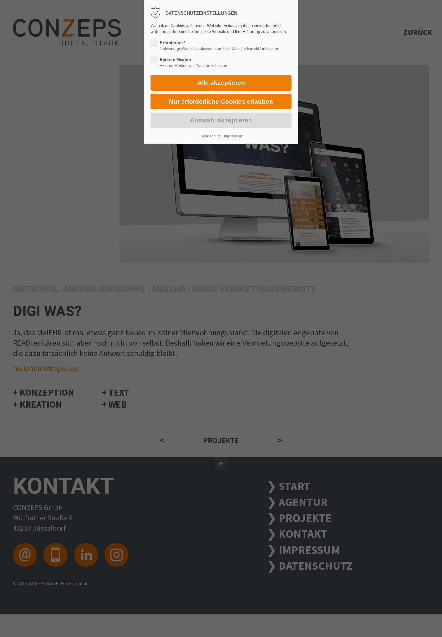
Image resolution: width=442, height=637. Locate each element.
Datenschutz (210, 136)
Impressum (233, 136)
